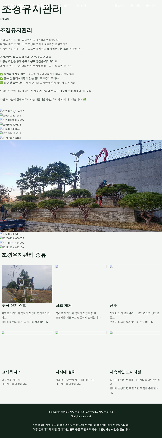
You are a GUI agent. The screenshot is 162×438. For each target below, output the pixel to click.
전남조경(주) (63, 5)
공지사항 (135, 5)
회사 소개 (80, 5)
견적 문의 (151, 5)
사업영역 (99, 5)
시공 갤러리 (118, 5)
